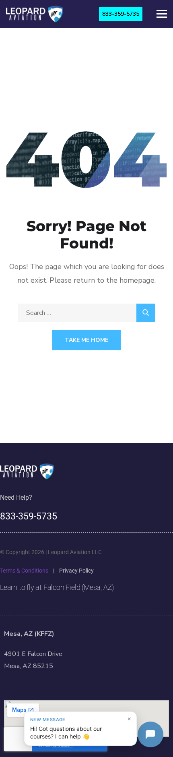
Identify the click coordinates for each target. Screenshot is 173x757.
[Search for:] (86, 312)
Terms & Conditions (24, 570)
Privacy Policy (76, 570)
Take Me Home (86, 340)
